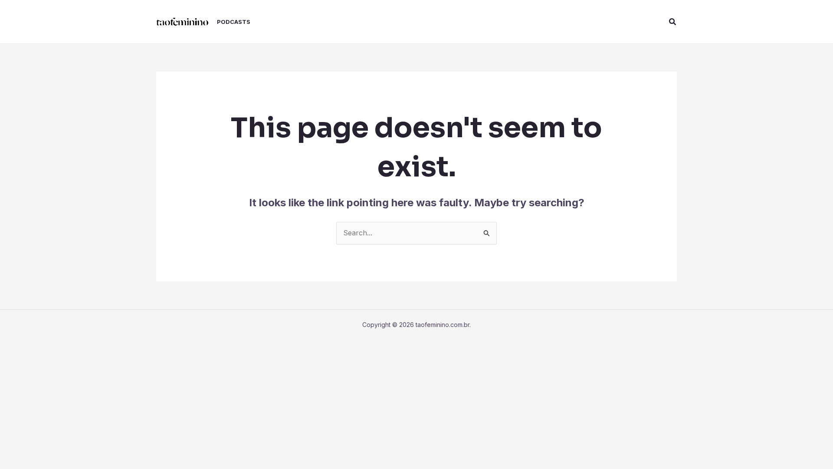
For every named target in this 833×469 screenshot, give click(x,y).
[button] (673, 22)
